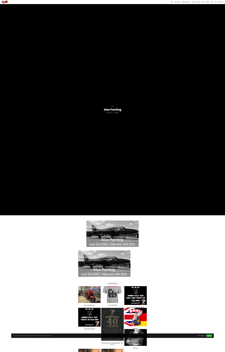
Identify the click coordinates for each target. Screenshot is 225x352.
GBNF (112, 106)
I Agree (209, 335)
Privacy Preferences (201, 335)
